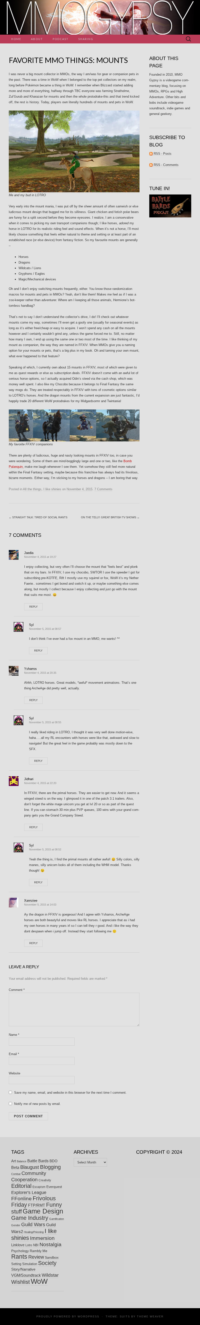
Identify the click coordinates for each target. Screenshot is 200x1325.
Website (14, 1073)
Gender (15, 1225)
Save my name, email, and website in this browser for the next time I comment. (70, 1092)
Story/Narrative (23, 1269)
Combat (15, 1173)
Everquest (54, 1187)
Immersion (42, 1238)
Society (47, 1263)
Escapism (38, 1187)
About (37, 39)
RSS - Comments (166, 165)
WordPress (88, 1316)
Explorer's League (28, 1192)
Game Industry (29, 1218)
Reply (33, 606)
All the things (32, 489)
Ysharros (30, 669)
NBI (36, 1245)
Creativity (45, 1180)
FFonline (21, 1199)
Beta (15, 1167)
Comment (17, 990)
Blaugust (29, 1167)
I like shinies (52, 489)
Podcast (61, 39)
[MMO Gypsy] (100, 17)
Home (16, 39)
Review (36, 1257)
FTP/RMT (36, 1205)
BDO (54, 1161)
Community (33, 1173)
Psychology (20, 1251)
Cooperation (24, 1179)
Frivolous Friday (33, 1201)
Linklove (17, 1245)
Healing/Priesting (34, 1232)
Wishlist (20, 1282)
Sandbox (52, 1257)
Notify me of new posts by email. (37, 1104)
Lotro (28, 1245)
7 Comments (103, 489)
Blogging (50, 1167)
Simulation (29, 1264)
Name (14, 1035)
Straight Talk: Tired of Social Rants (38, 517)
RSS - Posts (162, 153)
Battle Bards (38, 1161)
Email (14, 1054)
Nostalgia (50, 1244)
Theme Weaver (150, 1316)
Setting (16, 1264)
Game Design (43, 1211)
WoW (39, 1281)
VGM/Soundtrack (26, 1275)
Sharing (85, 39)
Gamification (56, 1218)
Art (13, 1161)
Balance (21, 1161)
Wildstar (50, 1275)
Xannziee (30, 900)
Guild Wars (33, 1224)
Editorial (21, 1186)
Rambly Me (38, 1251)
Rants (19, 1256)
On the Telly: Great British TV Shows (110, 517)
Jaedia (28, 553)
